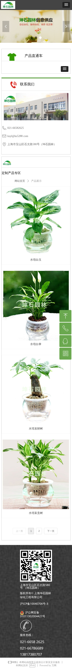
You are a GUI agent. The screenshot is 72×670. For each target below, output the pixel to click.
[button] (66, 5)
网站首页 (20, 180)
